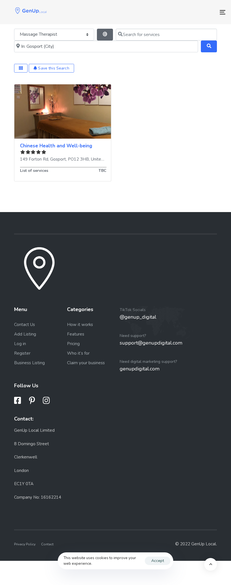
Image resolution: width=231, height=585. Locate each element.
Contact (47, 544)
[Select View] (21, 68)
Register (22, 353)
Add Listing (25, 334)
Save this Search (53, 68)
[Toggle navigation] (188, 12)
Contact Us (24, 324)
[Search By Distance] (105, 34)
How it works (80, 324)
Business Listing (29, 363)
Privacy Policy (24, 544)
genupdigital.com (139, 368)
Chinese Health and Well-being (56, 146)
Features (75, 334)
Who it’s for (78, 353)
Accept (157, 560)
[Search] (209, 46)
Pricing (73, 343)
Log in (20, 343)
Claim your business (86, 363)
